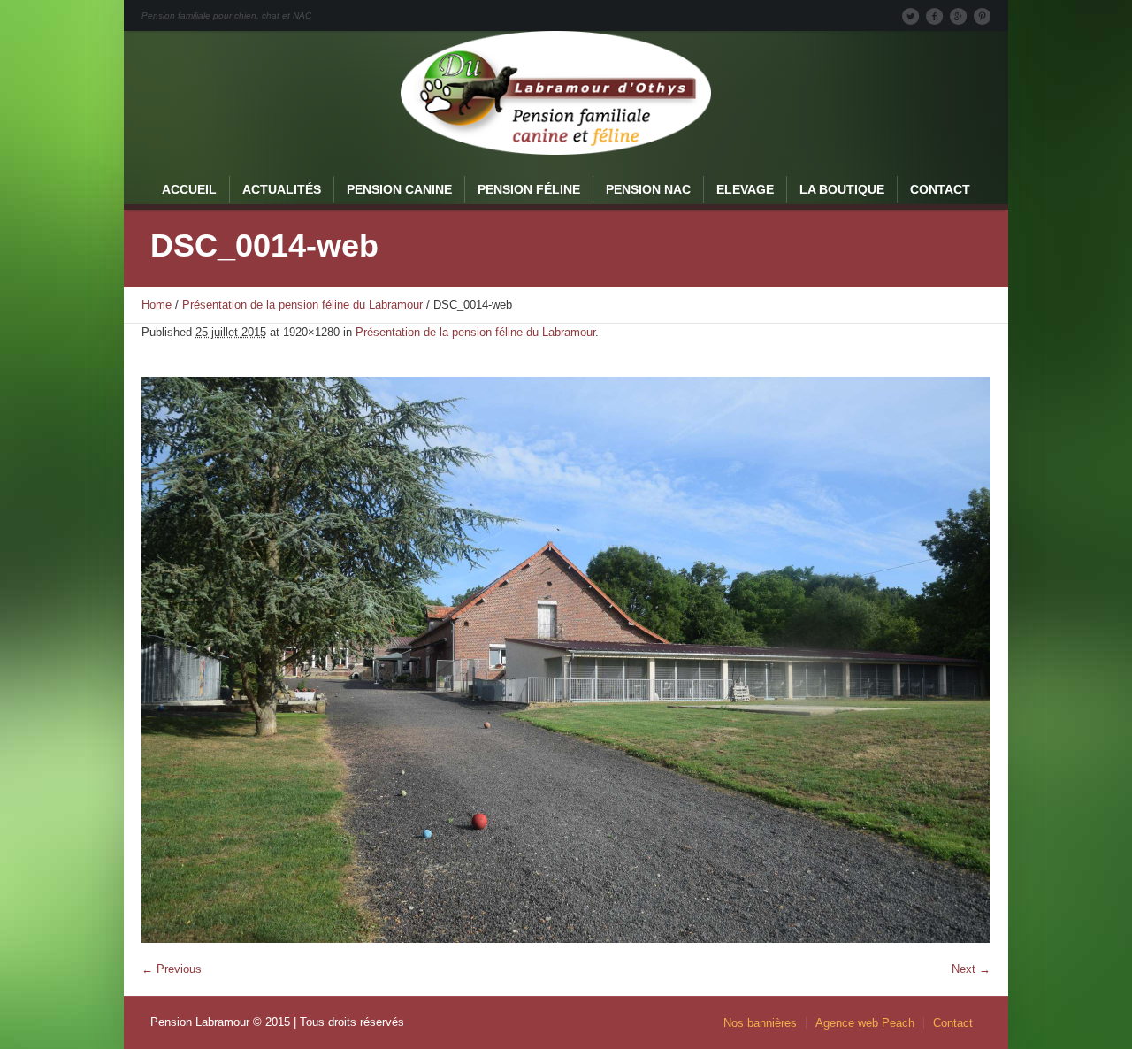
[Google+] (958, 16)
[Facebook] (934, 16)
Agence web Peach (864, 1023)
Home (157, 304)
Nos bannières (760, 1023)
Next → (971, 969)
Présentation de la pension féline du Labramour (302, 304)
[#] (981, 16)
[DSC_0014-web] (566, 660)
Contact (953, 1023)
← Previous (172, 969)
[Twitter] (910, 16)
